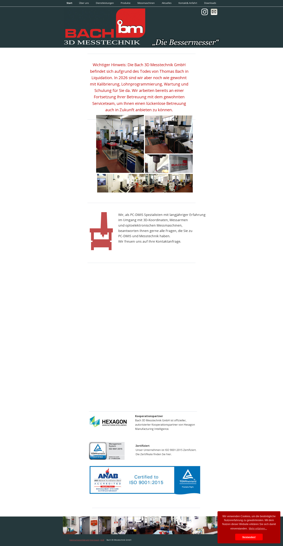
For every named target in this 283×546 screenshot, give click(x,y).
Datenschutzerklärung (79, 540)
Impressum (94, 540)
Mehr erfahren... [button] (258, 528)
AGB (102, 540)
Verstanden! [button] (249, 537)
